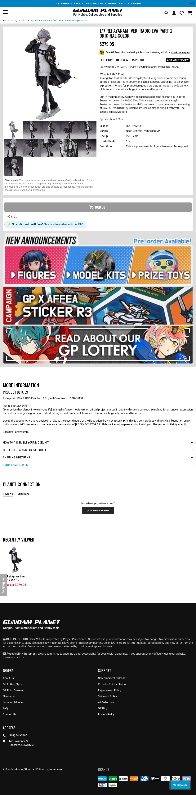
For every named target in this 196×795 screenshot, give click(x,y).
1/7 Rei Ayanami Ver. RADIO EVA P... (14, 578)
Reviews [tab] (8, 494)
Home (6, 20)
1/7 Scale (20, 20)
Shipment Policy (107, 696)
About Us (8, 678)
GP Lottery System (14, 684)
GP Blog (103, 708)
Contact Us (9, 714)
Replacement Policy (109, 690)
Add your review (178, 60)
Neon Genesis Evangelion (141, 130)
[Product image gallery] (50, 74)
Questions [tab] (23, 494)
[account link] (174, 13)
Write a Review (100, 511)
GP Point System (13, 690)
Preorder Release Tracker (112, 684)
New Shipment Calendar (112, 678)
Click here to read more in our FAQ (63, 224)
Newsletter (9, 696)
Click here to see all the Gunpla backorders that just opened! (98, 3)
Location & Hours (13, 702)
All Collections (106, 702)
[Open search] (166, 13)
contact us (17, 657)
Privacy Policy (106, 714)
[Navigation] (5, 12)
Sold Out (100, 207)
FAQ (5, 708)
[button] (190, 13)
